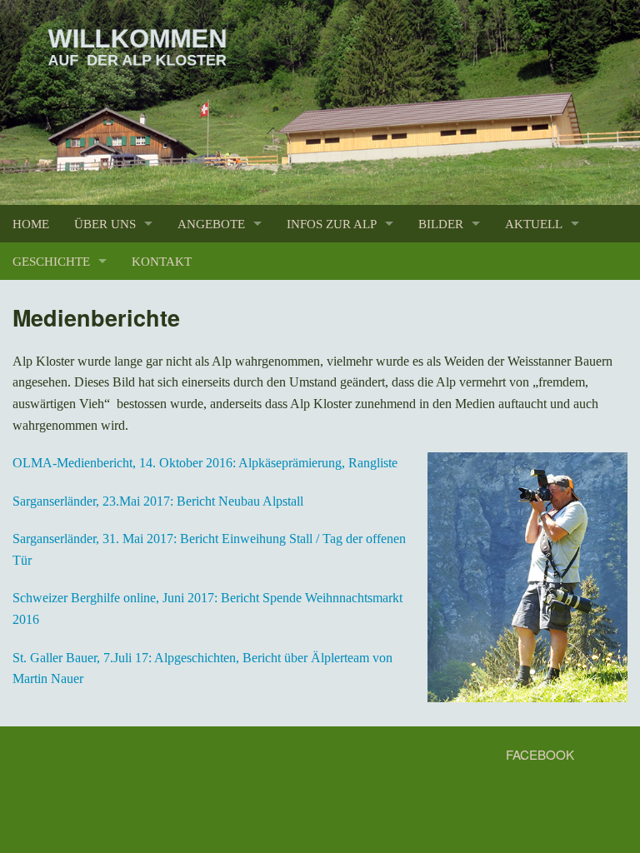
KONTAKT (162, 261)
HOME (30, 224)
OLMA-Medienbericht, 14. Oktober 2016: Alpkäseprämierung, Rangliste (205, 463)
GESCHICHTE (51, 261)
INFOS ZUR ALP (332, 224)
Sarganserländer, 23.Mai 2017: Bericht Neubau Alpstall (157, 501)
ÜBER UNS (105, 224)
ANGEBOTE (211, 224)
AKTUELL (533, 224)
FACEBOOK (538, 754)
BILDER (440, 224)
